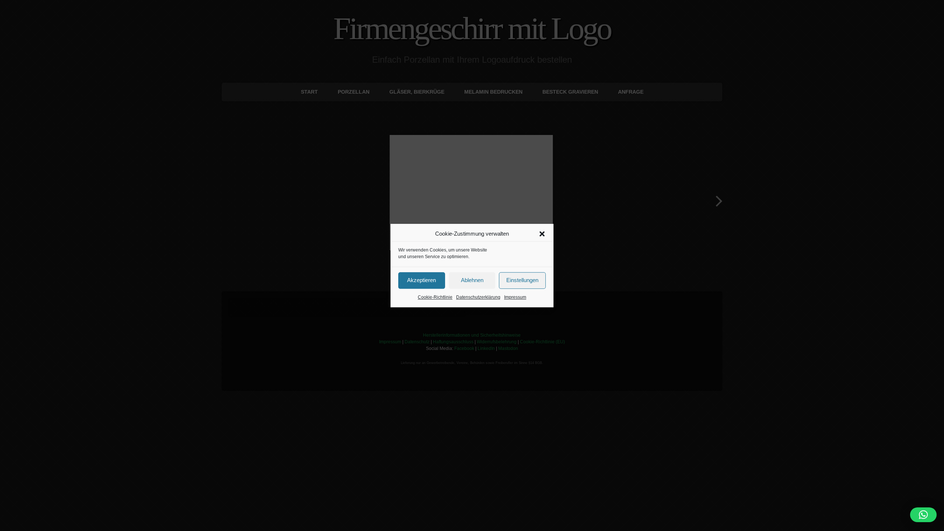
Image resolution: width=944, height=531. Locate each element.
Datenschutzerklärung (478, 297)
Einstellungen (522, 280)
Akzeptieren (421, 280)
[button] (542, 234)
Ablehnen (472, 280)
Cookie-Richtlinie (435, 297)
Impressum (515, 297)
